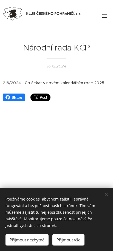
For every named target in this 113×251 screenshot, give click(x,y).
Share (17, 97)
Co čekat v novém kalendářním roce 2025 (64, 82)
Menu (104, 15)
